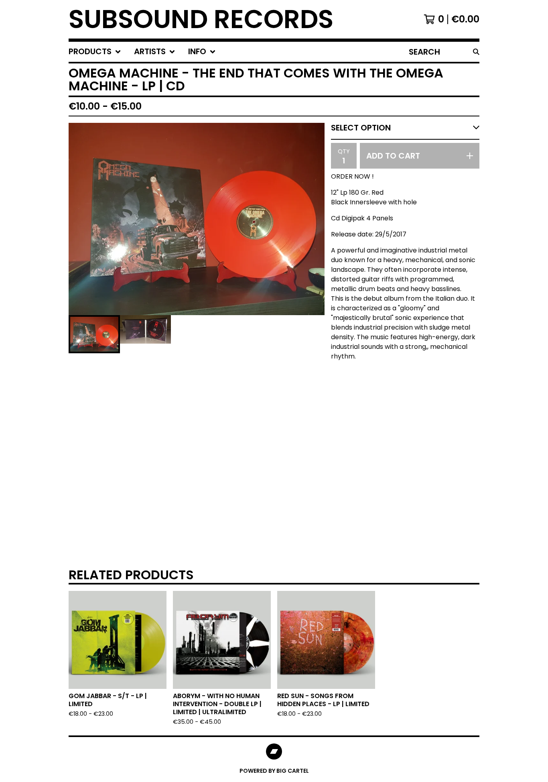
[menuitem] (95, 52)
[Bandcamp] (274, 751)
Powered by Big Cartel (274, 771)
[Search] (476, 52)
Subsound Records (201, 19)
